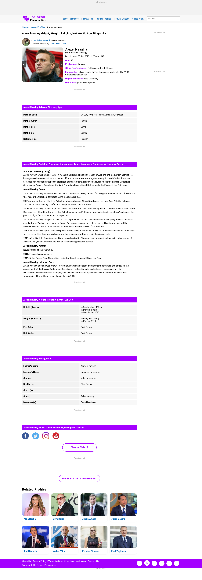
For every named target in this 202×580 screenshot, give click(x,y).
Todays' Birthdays (70, 18)
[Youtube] (55, 436)
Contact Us (93, 561)
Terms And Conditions (58, 561)
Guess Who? (138, 18)
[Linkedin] (161, 563)
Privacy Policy (39, 561)
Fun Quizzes (87, 18)
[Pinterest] (169, 563)
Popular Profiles (103, 18)
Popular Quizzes (121, 18)
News (83, 561)
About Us (26, 561)
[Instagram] (45, 436)
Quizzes (75, 561)
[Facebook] (25, 436)
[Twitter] (35, 436)
